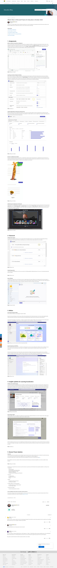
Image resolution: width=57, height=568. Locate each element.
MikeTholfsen (11, 21)
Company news (47, 558)
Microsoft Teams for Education (23, 558)
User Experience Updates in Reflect (12, 32)
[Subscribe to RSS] (34, 551)
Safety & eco (41, 566)
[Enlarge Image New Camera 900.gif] (25, 219)
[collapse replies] (5, 517)
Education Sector (13, 3)
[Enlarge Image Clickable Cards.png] (27, 400)
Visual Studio (39, 564)
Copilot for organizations (5, 559)
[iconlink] (9, 509)
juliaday (10, 517)
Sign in (41, 546)
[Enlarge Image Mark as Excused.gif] (27, 59)
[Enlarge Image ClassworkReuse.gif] (27, 293)
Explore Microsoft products (5, 563)
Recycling (44, 566)
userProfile (47, 505)
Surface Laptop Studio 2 (5, 558)
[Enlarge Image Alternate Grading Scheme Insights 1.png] (27, 134)
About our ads (47, 566)
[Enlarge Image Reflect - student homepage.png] (27, 332)
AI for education (21, 564)
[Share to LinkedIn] (28, 551)
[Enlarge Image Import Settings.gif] (27, 94)
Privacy (28, 566)
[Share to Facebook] (29, 551)
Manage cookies (31, 566)
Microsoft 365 (29, 559)
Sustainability (47, 564)
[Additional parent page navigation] (10, 3)
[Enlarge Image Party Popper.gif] (15, 190)
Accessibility (47, 563)
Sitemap (21, 566)
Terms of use (35, 566)
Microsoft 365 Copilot (30, 563)
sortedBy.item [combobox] (49, 514)
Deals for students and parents (23, 563)
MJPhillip (10, 531)
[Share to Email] (36, 551)
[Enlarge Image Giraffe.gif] (15, 170)
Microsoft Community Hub (6, 3)
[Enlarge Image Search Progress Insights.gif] (27, 428)
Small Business (29, 564)
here (39, 457)
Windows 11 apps (4, 564)
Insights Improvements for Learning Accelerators (14, 33)
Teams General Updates (11, 35)
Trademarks (38, 566)
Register (49, 1)
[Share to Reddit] (32, 551)
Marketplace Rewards (40, 563)
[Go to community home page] (4, 1)
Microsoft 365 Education (22, 559)
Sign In (52, 1)
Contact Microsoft (25, 566)
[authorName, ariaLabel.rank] (9, 22)
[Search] (47, 1)
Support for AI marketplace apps (41, 559)
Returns (12, 559)
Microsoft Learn (39, 558)
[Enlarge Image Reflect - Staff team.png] (27, 365)
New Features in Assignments (12, 29)
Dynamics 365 (29, 558)
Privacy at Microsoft (48, 559)
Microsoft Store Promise (14, 563)
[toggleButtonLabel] (52, 3)
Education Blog (17, 3)
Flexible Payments (13, 564)
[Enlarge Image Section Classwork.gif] (27, 253)
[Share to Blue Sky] (33, 551)
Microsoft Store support (14, 558)
